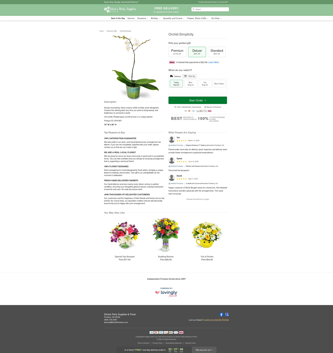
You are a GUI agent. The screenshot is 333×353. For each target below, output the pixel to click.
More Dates (219, 83)
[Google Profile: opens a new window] (227, 314)
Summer (131, 18)
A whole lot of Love (193, 183)
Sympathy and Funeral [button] (173, 18)
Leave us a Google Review (216, 319)
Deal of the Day (118, 18)
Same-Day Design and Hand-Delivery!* (121, 2)
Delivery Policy (190, 343)
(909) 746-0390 (110, 319)
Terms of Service (143, 343)
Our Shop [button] (215, 18)
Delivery (177, 76)
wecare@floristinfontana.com (116, 322)
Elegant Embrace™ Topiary (196, 145)
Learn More (213, 62)
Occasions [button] (141, 18)
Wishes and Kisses (193, 166)
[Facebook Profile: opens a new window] (221, 314)
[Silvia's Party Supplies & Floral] (123, 10)
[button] (326, 342)
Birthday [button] (154, 18)
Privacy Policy (157, 343)
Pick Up (192, 76)
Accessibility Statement (174, 343)
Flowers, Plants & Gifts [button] (197, 18)
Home (102, 31)
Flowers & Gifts (112, 31)
